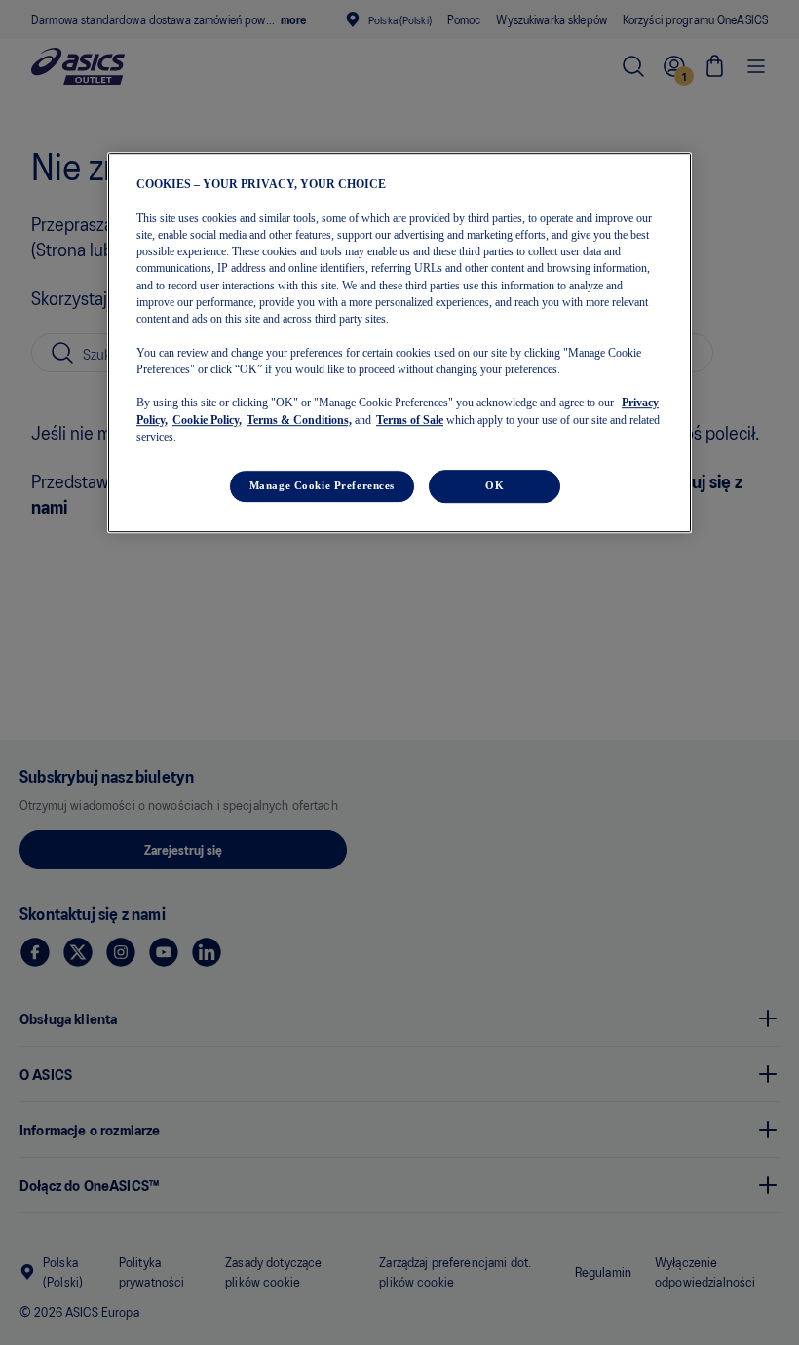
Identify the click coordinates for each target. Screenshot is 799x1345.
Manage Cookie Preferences (322, 485)
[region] (399, 342)
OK (494, 485)
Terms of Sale (409, 420)
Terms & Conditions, (299, 420)
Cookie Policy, (207, 420)
